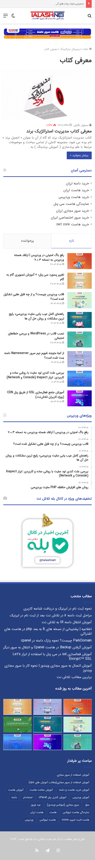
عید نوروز (36, 805)
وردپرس (29, 820)
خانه (86, 49)
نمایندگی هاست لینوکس (76, 812)
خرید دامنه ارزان (77, 183)
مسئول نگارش (80, 125)
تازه (71, 240)
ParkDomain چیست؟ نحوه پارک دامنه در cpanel (56, 640)
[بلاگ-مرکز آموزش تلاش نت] (47, 15)
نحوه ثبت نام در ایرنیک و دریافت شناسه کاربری (57, 608)
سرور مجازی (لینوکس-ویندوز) (63, 805)
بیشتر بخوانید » (79, 155)
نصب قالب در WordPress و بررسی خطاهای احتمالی (36, 336)
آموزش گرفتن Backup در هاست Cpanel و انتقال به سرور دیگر (47, 647)
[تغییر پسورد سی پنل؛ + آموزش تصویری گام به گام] (79, 280)
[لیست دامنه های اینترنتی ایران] (17, 724)
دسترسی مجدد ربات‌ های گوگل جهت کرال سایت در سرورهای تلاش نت (49, 4)
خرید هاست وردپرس (74, 197)
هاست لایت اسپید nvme (75, 820)
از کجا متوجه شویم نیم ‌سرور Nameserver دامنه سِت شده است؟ (34, 355)
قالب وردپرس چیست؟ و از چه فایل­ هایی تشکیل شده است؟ (34, 296)
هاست (53, 812)
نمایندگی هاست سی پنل (71, 204)
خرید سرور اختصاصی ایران (70, 217)
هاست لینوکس (48, 820)
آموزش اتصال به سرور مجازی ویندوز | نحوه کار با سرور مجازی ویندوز (48, 668)
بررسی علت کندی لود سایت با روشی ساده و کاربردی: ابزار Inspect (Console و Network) (35, 375)
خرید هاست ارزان (76, 190)
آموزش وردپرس (80, 797)
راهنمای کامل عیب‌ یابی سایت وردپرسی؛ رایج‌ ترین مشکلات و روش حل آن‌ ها (36, 316)
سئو (87, 805)
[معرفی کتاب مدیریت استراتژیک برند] (46, 95)
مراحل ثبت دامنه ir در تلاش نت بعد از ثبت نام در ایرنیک (51, 615)
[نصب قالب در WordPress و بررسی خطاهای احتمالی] (79, 339)
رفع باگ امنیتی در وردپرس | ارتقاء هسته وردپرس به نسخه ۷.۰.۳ (39, 257)
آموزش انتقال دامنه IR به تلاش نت (67, 622)
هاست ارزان (36, 812)
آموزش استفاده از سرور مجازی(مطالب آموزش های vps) (59, 782)
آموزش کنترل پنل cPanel (52, 797)
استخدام (27, 797)
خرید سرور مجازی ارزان (72, 210)
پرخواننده (27, 240)
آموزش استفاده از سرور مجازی (73, 775)
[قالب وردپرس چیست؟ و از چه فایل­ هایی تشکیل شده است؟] (79, 300)
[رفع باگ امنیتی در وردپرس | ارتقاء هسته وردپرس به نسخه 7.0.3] (79, 261)
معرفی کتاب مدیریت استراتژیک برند (59, 131)
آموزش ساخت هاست (41, 790)
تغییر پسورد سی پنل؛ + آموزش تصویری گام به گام (35, 277)
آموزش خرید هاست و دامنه (74, 790)
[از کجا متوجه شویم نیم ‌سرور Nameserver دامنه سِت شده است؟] (79, 359)
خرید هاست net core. (72, 224)
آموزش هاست (15, 790)
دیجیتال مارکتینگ (70, 49)
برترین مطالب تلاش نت (74, 677)
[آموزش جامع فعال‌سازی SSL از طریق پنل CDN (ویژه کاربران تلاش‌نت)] (79, 398)
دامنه (14, 797)
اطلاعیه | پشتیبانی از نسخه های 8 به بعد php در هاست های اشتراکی (48, 631)
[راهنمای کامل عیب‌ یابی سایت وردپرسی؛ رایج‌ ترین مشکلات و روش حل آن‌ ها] (79, 320)
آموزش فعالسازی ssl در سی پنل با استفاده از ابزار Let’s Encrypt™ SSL (52, 657)
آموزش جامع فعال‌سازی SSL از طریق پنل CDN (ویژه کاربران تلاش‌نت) (35, 394)
